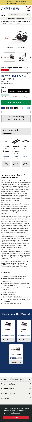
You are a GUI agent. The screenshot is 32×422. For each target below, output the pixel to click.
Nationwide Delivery (17, 117)
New (4, 91)
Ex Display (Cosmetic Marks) (18, 91)
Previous (1, 57)
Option (3, 87)
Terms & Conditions (16, 403)
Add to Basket (16, 102)
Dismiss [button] (16, 417)
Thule (29, 74)
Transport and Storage (14, 21)
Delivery (22, 82)
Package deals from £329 (16, 3)
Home (3, 21)
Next (30, 57)
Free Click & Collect (17, 120)
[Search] (28, 14)
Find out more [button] (15, 413)
